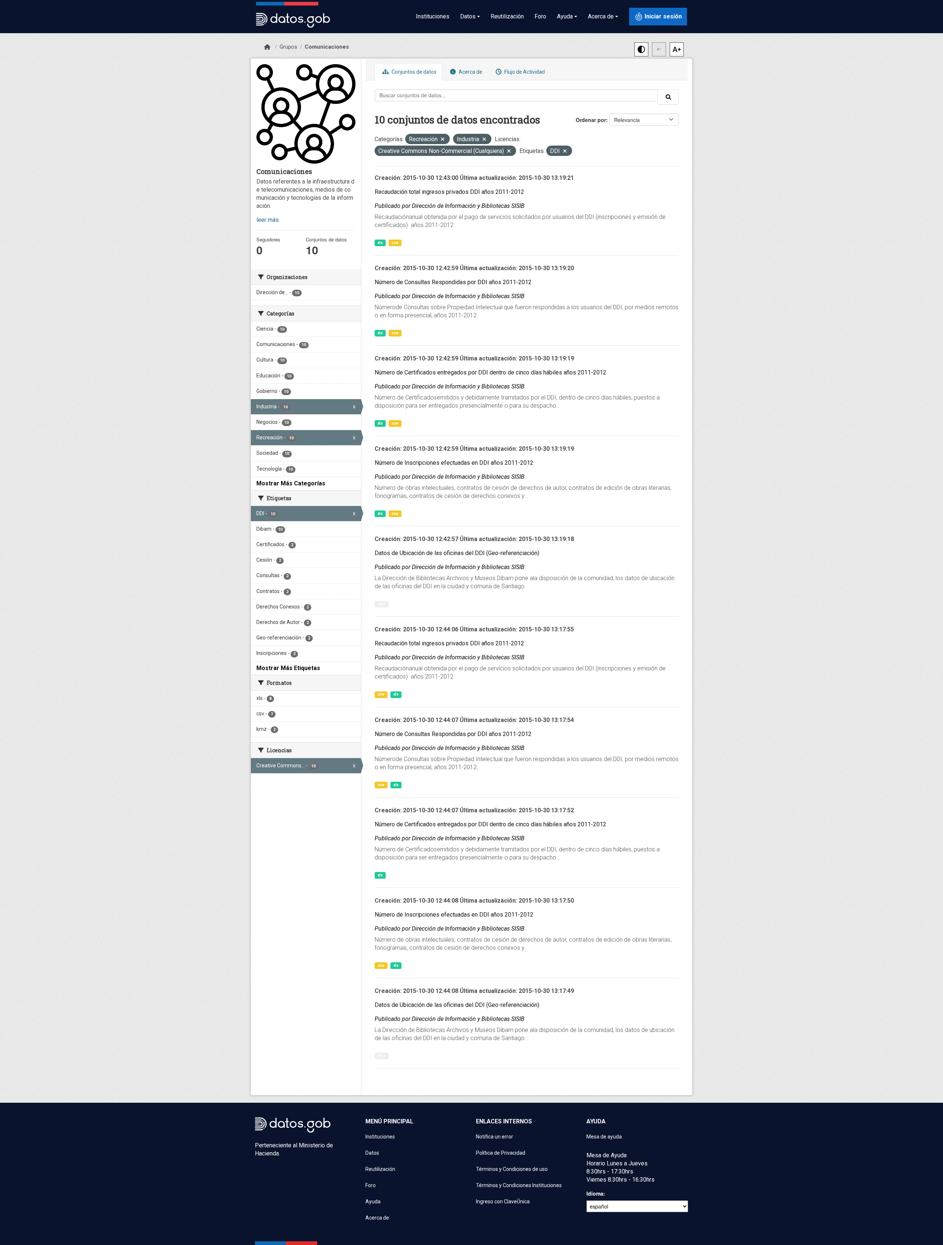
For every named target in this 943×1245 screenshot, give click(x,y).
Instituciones (432, 16)
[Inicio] (267, 47)
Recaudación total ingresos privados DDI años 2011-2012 (449, 191)
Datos (372, 1153)
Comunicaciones (327, 46)
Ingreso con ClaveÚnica (503, 1201)
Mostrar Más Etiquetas (288, 668)
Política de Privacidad (500, 1153)
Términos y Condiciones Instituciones (519, 1185)
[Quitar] (442, 139)
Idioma (594, 1193)
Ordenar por (591, 119)
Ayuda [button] (565, 16)
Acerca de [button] (601, 16)
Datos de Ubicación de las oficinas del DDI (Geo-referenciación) (457, 553)
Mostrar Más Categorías (290, 483)
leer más (267, 219)
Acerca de (470, 72)
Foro (540, 16)
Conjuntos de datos (413, 72)
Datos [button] (468, 16)
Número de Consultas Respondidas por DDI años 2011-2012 (453, 282)
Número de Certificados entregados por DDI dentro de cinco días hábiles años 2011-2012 (490, 372)
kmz (382, 603)
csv (395, 242)
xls (380, 242)
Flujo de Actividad (524, 72)
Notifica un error (494, 1137)
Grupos (288, 46)
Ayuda (373, 1201)
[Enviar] (668, 97)
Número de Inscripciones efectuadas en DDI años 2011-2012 (454, 462)
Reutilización (507, 16)
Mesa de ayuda (604, 1137)
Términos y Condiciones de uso (512, 1169)
